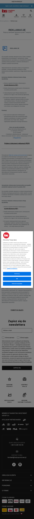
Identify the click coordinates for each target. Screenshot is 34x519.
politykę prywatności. (12, 268)
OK (17, 278)
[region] (17, 259)
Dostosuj (17, 273)
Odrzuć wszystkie (17, 283)
